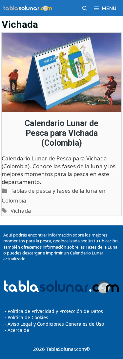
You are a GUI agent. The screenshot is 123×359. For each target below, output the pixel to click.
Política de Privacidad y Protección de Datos (55, 311)
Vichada (20, 210)
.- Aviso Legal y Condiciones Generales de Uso (53, 324)
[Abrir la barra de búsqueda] (85, 8)
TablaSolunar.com (66, 349)
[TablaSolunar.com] (27, 8)
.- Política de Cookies (25, 317)
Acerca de (17, 330)
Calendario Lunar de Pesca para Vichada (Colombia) (61, 133)
